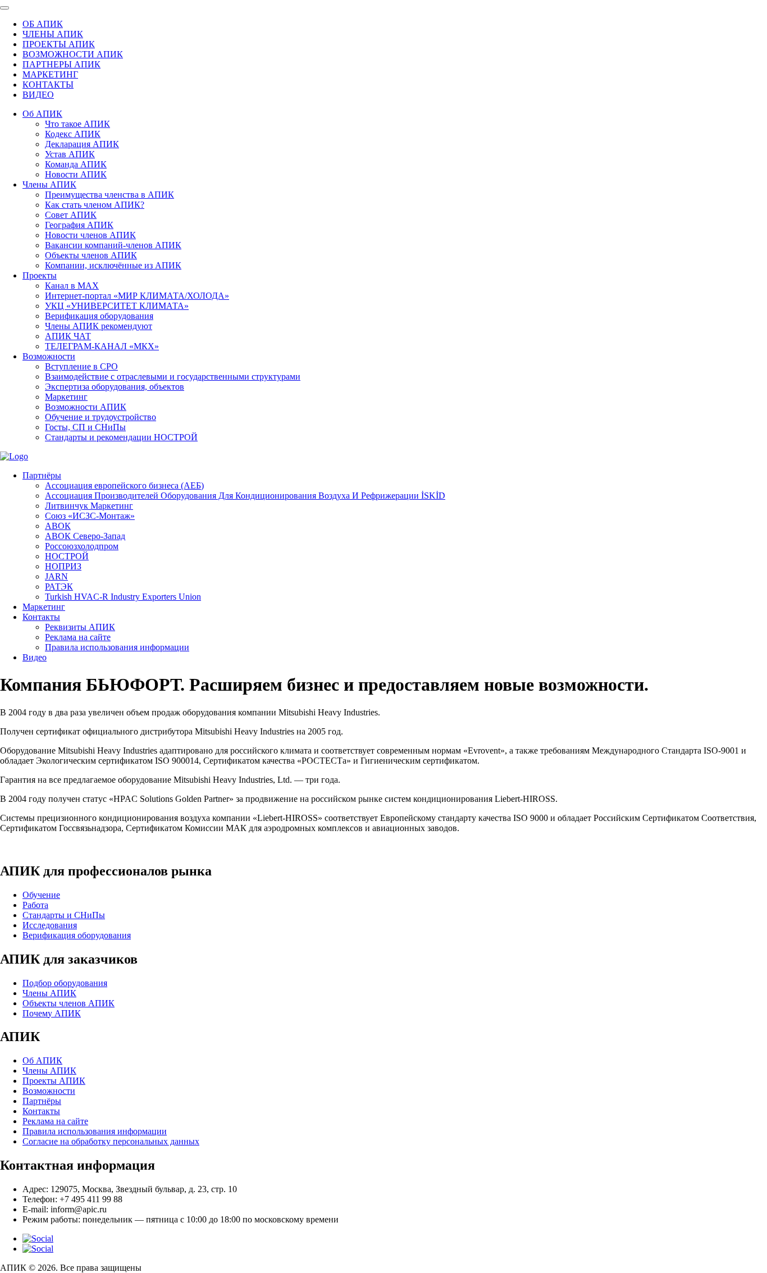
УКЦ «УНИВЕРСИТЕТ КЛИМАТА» (117, 306)
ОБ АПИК (42, 24)
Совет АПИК (71, 215)
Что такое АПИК (77, 124)
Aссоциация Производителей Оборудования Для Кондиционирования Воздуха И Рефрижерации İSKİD (245, 495)
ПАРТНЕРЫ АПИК (61, 64)
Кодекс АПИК (73, 134)
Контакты (41, 617)
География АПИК (79, 225)
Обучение (41, 895)
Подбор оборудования (64, 983)
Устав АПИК (70, 154)
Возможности (48, 356)
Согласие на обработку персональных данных (110, 1141)
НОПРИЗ (63, 566)
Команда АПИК (76, 164)
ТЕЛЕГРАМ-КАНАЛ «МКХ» (102, 346)
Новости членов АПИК (90, 235)
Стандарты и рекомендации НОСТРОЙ (121, 437)
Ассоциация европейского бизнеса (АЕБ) (124, 485)
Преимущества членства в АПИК (109, 194)
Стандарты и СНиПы (63, 915)
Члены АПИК (49, 184)
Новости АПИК (76, 174)
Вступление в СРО (81, 366)
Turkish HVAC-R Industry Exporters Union (123, 596)
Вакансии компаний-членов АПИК (113, 245)
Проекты (39, 275)
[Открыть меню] (4, 8)
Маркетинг (66, 396)
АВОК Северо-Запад (85, 536)
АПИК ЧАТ (68, 336)
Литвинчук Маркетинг (89, 505)
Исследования (49, 925)
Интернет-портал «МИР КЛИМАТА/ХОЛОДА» (137, 295)
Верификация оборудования (99, 316)
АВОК (58, 526)
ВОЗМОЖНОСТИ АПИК (72, 54)
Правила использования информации (117, 647)
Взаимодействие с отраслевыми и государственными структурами (172, 376)
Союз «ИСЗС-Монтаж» (90, 516)
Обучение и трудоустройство (100, 417)
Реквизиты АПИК (80, 627)
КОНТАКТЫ (48, 84)
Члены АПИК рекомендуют (98, 326)
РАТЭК (59, 586)
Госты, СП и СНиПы (85, 427)
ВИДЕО (38, 94)
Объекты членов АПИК (91, 255)
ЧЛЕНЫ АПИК (52, 34)
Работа (35, 905)
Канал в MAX (72, 285)
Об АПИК (42, 113)
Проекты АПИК (53, 1080)
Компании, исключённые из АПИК (113, 265)
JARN (56, 576)
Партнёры (41, 475)
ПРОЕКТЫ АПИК (58, 44)
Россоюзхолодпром (81, 546)
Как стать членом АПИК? (94, 204)
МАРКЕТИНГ (50, 74)
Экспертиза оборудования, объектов (114, 386)
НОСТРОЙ (67, 556)
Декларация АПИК (82, 144)
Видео (34, 657)
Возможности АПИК (85, 407)
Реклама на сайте (78, 637)
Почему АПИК (51, 1013)
